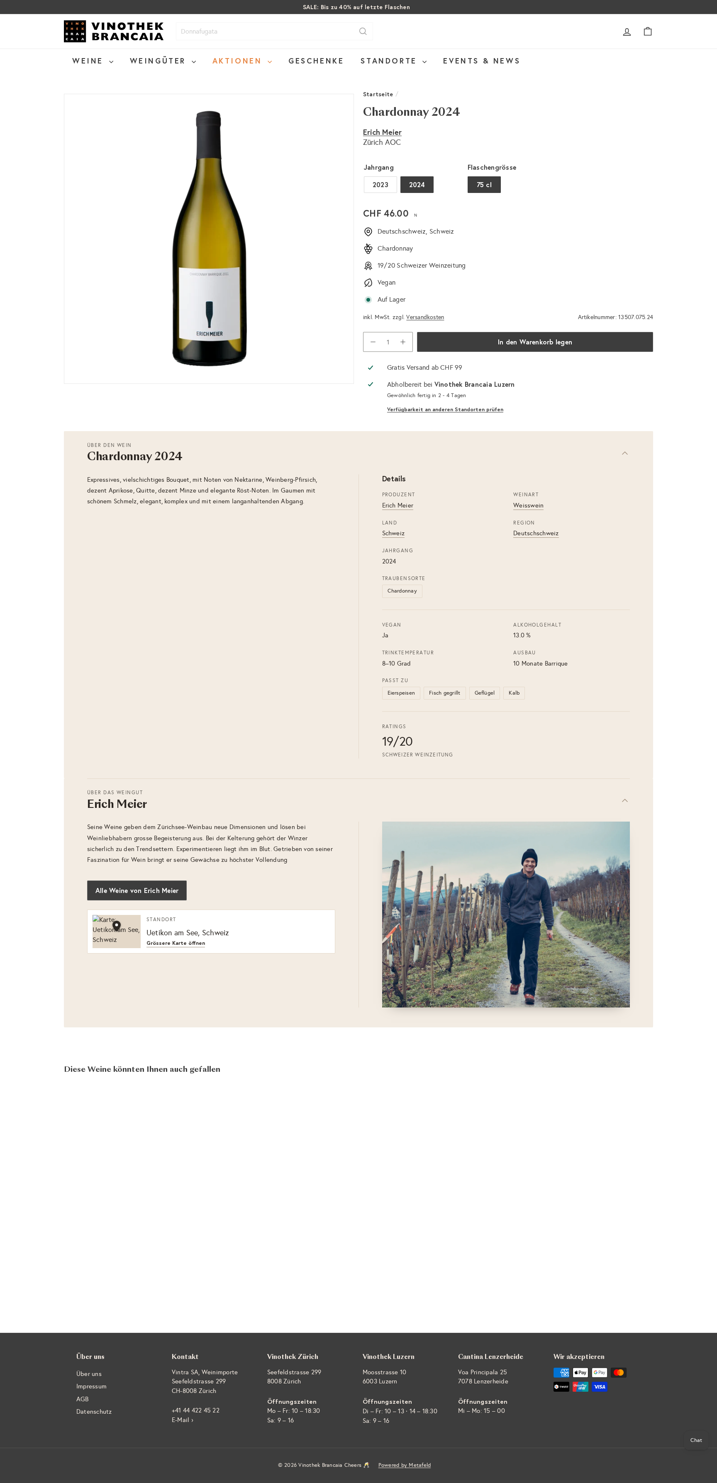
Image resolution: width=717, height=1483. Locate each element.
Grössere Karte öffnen (175, 943)
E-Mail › (182, 1420)
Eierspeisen (401, 693)
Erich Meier (382, 132)
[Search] (363, 31)
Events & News (481, 61)
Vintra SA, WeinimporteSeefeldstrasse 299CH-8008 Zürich (205, 1381)
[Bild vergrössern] (506, 914)
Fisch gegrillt (444, 693)
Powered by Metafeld (404, 1465)
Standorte (390, 61)
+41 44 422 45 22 (195, 1410)
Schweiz (393, 533)
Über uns (89, 1374)
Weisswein (528, 505)
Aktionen (239, 61)
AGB (82, 1399)
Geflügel (485, 693)
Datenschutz (94, 1411)
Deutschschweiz (535, 533)
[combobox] (274, 31)
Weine (89, 61)
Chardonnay (402, 591)
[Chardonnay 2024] (109, 1172)
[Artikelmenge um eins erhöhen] (403, 342)
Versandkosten (425, 317)
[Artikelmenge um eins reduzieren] (373, 342)
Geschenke (316, 61)
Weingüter (160, 61)
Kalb (514, 693)
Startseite (378, 94)
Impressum (91, 1386)
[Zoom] (209, 238)
